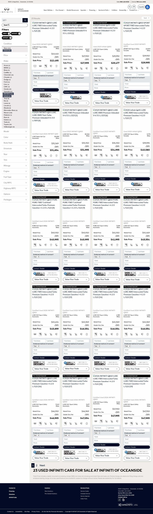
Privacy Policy (36, 511)
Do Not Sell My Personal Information (52, 511)
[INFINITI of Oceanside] (15, 10)
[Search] (25, 20)
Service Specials (85, 496)
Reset (6, 25)
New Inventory (49, 491)
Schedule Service (85, 493)
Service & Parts (85, 488)
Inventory (47, 488)
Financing (11, 491)
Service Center (85, 491)
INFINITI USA (13, 497)
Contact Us (12, 488)
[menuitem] (15, 48)
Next (42, 465)
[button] (49, 10)
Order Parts (84, 499)
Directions (12, 494)
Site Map (27, 511)
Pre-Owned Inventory (51, 493)
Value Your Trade (41, 101)
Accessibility (19, 511)
